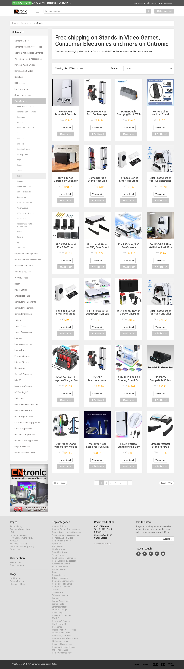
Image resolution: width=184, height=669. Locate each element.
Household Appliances (25, 434)
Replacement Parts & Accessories (25, 225)
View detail (66, 128)
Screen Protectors (24, 187)
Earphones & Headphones (26, 253)
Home (15, 23)
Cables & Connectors (24, 374)
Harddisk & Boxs (23, 149)
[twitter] (144, 554)
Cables (19, 165)
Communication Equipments (27, 422)
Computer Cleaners (23, 314)
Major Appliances (22, 447)
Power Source (21, 290)
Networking (20, 368)
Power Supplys (22, 208)
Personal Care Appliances (26, 440)
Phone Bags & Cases (24, 416)
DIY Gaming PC (21, 392)
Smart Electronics (23, 95)
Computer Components (25, 302)
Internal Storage (22, 362)
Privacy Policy (16, 526)
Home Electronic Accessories (28, 260)
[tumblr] (151, 554)
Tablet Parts (20, 326)
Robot (17, 284)
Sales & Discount (17, 581)
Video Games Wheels (25, 128)
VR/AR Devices (21, 278)
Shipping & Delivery (18, 543)
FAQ (12, 532)
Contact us (138, 3)
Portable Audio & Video (25, 65)
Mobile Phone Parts (23, 410)
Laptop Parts (20, 350)
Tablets (18, 320)
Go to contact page (102, 543)
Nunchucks (21, 197)
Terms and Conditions (20, 529)
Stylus (19, 242)
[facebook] (138, 554)
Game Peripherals (24, 192)
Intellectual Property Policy (22, 546)
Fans (19, 133)
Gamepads (21, 117)
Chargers (20, 144)
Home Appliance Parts (25, 453)
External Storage (22, 356)
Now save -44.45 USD (22, 3)
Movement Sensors (24, 203)
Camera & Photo (22, 41)
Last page (166, 483)
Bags (19, 160)
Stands (19, 176)
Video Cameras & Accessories (28, 59)
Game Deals (21, 248)
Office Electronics (22, 296)
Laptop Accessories (23, 344)
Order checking (152, 3)
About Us (14, 541)
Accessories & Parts (24, 266)
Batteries (20, 139)
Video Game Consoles (25, 107)
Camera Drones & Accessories (28, 47)
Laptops (18, 338)
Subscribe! (167, 539)
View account (166, 3)
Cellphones (20, 398)
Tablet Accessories (23, 332)
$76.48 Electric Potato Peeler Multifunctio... (51, 3)
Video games (27, 23)
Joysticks (20, 123)
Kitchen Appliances (23, 428)
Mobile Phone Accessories (26, 404)
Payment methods (18, 535)
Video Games (21, 101)
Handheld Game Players (26, 112)
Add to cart (67, 134)
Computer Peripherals (24, 308)
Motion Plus (21, 219)
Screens (20, 181)
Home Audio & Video (24, 71)
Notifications (15, 578)
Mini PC (18, 380)
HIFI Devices (20, 83)
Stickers (20, 237)
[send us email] (163, 554)
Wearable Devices (23, 272)
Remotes (20, 232)
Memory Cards (22, 155)
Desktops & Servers (23, 386)
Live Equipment (21, 89)
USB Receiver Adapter (25, 213)
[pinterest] (157, 554)
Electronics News (17, 584)
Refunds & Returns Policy (21, 538)
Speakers (19, 77)
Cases (19, 171)
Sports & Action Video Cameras (29, 53)
